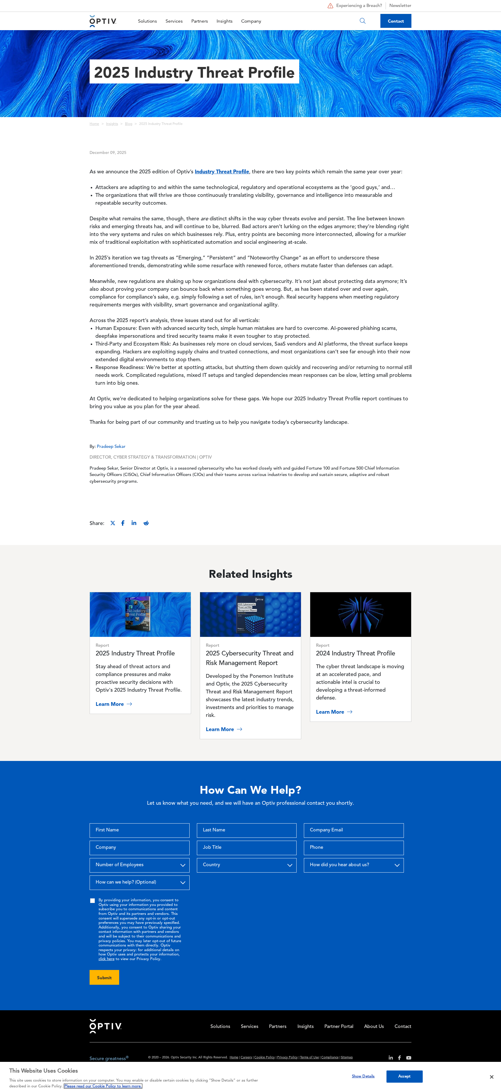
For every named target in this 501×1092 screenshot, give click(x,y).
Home (94, 124)
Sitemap (347, 1057)
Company (251, 21)
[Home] (103, 21)
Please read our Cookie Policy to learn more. (103, 1086)
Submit (104, 977)
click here (107, 959)
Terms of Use (309, 1057)
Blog (128, 124)
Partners (199, 21)
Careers (246, 1057)
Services (174, 21)
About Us (374, 1026)
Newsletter (400, 6)
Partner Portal (338, 1026)
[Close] (491, 1077)
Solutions (147, 21)
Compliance (330, 1057)
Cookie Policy (264, 1057)
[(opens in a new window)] (388, 1058)
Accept (404, 1076)
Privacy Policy (287, 1057)
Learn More (110, 704)
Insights (225, 21)
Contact (396, 21)
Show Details (363, 1076)
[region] (250, 1077)
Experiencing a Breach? (359, 6)
